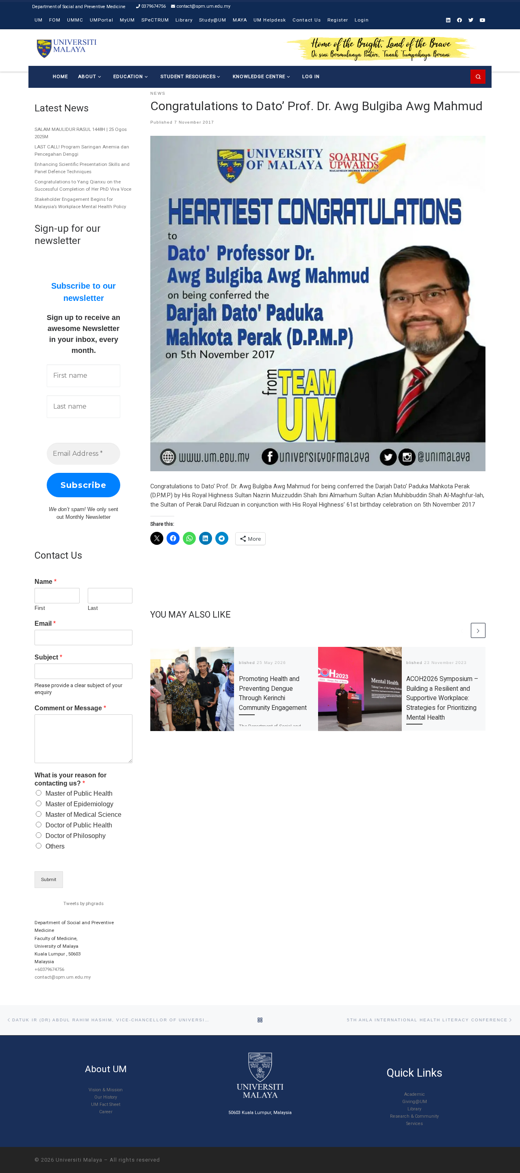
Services (414, 1123)
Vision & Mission (106, 1089)
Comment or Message (70, 708)
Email (45, 623)
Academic (414, 1094)
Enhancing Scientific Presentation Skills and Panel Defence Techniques (82, 167)
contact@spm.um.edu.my (63, 977)
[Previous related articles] (462, 630)
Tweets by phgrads (83, 903)
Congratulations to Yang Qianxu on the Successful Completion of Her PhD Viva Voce (83, 185)
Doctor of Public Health (79, 825)
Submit (48, 879)
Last (93, 608)
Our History (105, 1097)
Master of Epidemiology (79, 804)
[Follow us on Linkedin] (448, 20)
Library (414, 1109)
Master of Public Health (79, 793)
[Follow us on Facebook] (459, 20)
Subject (48, 657)
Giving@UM (414, 1101)
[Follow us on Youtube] (482, 20)
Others (55, 846)
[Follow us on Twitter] (470, 20)
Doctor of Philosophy (76, 835)
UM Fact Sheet (105, 1104)
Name (45, 581)
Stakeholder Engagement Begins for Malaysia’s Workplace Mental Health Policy (80, 202)
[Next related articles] (478, 630)
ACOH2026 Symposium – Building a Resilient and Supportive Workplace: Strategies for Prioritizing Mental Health (442, 698)
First (40, 608)
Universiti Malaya (79, 1160)
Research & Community (414, 1116)
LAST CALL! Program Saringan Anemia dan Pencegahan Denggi (82, 150)
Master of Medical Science (83, 814)
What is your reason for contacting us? (70, 779)
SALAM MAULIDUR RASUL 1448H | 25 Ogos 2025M (81, 132)
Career (106, 1111)
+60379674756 (49, 969)
